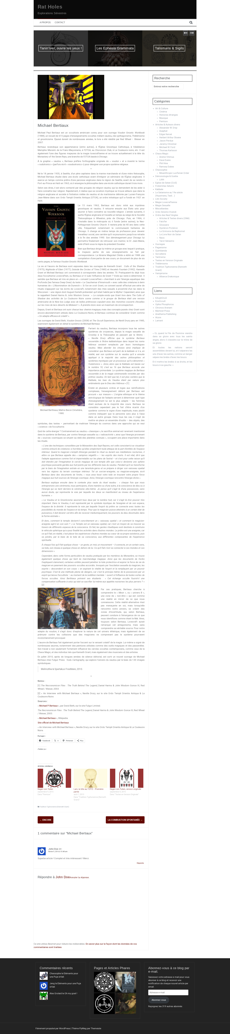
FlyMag (83, 1028)
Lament (159, 320)
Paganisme (161, 247)
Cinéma (163, 111)
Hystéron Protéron (168, 228)
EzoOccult (160, 301)
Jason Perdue (166, 140)
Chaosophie (161, 169)
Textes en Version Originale (169, 260)
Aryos (158, 317)
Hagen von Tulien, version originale (125, 789)
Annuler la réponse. (79, 877)
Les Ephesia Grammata (115, 48)
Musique (163, 118)
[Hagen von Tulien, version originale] (126, 778)
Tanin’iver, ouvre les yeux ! (61, 48)
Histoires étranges (168, 114)
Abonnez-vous (159, 1000)
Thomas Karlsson (168, 150)
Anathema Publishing (165, 314)
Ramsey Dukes (166, 166)
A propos (45, 22)
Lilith (161, 179)
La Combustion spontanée (125, 820)
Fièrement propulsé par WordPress (53, 1028)
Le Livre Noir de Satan (170, 234)
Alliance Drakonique (169, 276)
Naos (162, 237)
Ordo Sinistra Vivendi (165, 212)
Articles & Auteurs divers (167, 124)
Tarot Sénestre (166, 241)
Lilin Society (161, 199)
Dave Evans (165, 160)
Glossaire (164, 224)
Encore (45, 820)
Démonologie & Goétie (166, 176)
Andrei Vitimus (166, 157)
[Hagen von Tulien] (54, 778)
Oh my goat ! (71, 993)
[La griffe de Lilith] (104, 1003)
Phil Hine (163, 163)
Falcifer (163, 221)
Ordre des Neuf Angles (166, 215)
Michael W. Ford (167, 147)
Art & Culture (161, 108)
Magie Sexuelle (162, 205)
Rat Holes (50, 7)
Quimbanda (161, 250)
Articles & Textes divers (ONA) (174, 218)
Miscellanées (161, 208)
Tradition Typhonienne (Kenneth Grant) (54, 807)
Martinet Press (162, 311)
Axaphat (163, 131)
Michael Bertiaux (47, 718)
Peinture (163, 121)
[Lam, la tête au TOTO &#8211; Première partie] (90, 778)
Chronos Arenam (163, 307)
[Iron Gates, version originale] (125, 982)
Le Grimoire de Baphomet (172, 231)
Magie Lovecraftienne (166, 202)
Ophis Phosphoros (164, 304)
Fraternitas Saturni (164, 186)
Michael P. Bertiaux (48, 705)
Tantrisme (160, 257)
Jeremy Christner (168, 144)
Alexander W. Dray (168, 127)
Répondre (140, 863)
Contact (60, 22)
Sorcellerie (160, 254)
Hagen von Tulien (45, 789)
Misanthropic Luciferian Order (174, 173)
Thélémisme (161, 263)
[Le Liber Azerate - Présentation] (104, 982)
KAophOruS (161, 298)
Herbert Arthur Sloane (170, 137)
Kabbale (159, 189)
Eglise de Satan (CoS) (166, 182)
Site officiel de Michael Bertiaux (53, 722)
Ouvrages (160, 244)
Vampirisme (161, 273)
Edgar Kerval (165, 134)
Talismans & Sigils (169, 48)
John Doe (63, 877)
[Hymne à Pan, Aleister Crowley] (125, 1003)
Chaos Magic (161, 153)
